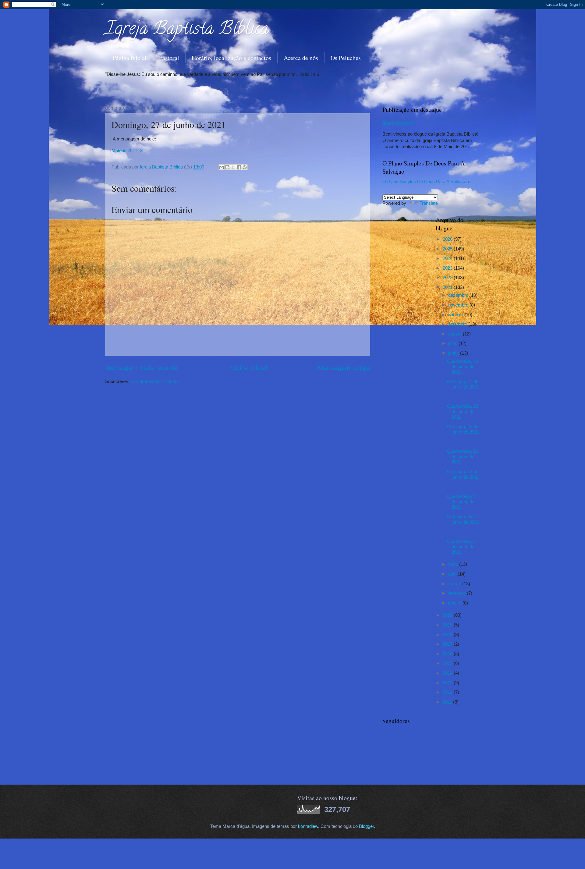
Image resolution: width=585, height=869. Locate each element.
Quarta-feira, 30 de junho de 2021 (462, 366)
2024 (448, 258)
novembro (459, 305)
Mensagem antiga (344, 367)
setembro (458, 324)
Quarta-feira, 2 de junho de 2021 (461, 547)
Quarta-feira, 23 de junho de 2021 (462, 411)
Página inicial (129, 58)
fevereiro (457, 593)
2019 (448, 624)
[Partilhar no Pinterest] (245, 167)
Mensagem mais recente (141, 367)
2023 (448, 268)
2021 (448, 287)
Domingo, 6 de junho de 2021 (463, 519)
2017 (448, 644)
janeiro (455, 603)
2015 (448, 663)
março (455, 583)
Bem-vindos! (397, 123)
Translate (429, 203)
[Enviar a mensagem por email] (221, 167)
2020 (448, 615)
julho (453, 343)
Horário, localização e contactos (231, 58)
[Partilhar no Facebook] (239, 167)
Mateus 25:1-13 (127, 150)
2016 (448, 653)
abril (453, 574)
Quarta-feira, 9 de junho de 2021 (461, 501)
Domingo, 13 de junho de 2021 (463, 474)
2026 (448, 239)
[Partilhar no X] (233, 167)
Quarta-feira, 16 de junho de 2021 (462, 456)
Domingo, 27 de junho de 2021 (463, 384)
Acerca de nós (301, 58)
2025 (448, 249)
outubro (456, 314)
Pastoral (169, 58)
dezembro (459, 295)
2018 (448, 634)
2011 (448, 702)
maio (453, 564)
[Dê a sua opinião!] (227, 167)
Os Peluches (346, 58)
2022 (448, 277)
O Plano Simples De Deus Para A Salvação (425, 181)
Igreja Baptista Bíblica (187, 30)
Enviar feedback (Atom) (154, 381)
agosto (455, 334)
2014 (448, 673)
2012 (448, 692)
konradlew (308, 826)
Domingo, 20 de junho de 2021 (463, 429)
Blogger (366, 826)
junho (454, 353)
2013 (448, 682)
